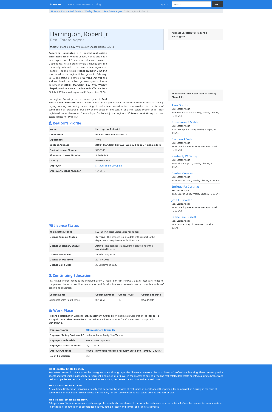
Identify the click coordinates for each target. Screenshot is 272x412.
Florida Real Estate (71, 11)
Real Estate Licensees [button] (79, 4)
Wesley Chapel (92, 11)
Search (217, 4)
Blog (98, 4)
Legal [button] (163, 4)
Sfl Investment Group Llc (108, 165)
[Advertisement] (136, 21)
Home (54, 11)
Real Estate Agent (113, 11)
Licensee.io (56, 4)
